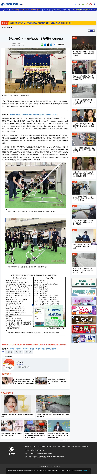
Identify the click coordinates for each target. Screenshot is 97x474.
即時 (8, 10)
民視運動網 (77, 10)
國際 (69, 10)
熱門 (43, 10)
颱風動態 (15, 10)
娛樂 (59, 10)
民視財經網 (87, 10)
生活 (64, 10)
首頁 (3, 10)
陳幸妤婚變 (35, 10)
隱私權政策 (84, 470)
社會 (54, 10)
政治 (49, 10)
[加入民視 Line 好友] (48, 316)
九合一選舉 (25, 10)
